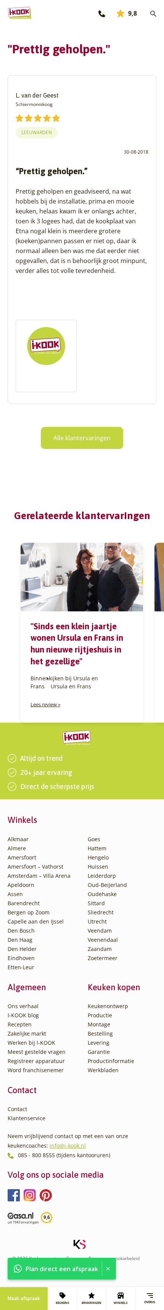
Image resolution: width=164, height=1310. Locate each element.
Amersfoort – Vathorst (35, 866)
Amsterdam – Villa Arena (39, 875)
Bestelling (100, 1033)
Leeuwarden (36, 132)
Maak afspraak (24, 1298)
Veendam (100, 930)
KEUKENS (62, 1302)
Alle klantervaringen (82, 438)
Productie (100, 1015)
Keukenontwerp (108, 1006)
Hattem (97, 848)
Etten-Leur (21, 967)
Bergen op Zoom (29, 912)
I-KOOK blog (23, 1015)
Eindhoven (21, 958)
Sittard (96, 903)
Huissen (98, 866)
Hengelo (98, 857)
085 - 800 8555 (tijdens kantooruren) (64, 1155)
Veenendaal (103, 939)
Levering (98, 1042)
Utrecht (97, 921)
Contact (17, 1109)
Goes (94, 839)
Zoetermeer (102, 958)
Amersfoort (22, 857)
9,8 (132, 13)
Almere (17, 848)
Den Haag (20, 939)
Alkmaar (18, 839)
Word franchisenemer (36, 1070)
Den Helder (22, 948)
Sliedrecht (101, 912)
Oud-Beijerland (107, 884)
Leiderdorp (102, 875)
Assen (15, 894)
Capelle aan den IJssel (36, 921)
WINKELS (120, 1302)
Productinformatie (111, 1061)
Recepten (20, 1024)
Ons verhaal (23, 1006)
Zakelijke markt (27, 1033)
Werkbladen (103, 1070)
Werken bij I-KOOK (31, 1042)
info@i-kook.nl (68, 1145)
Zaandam (100, 948)
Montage (99, 1024)
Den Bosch (21, 930)
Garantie (99, 1051)
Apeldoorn (21, 884)
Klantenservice (26, 1118)
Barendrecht (24, 903)
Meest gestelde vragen (37, 1051)
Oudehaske (102, 894)
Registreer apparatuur (36, 1061)
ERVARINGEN (91, 1302)
